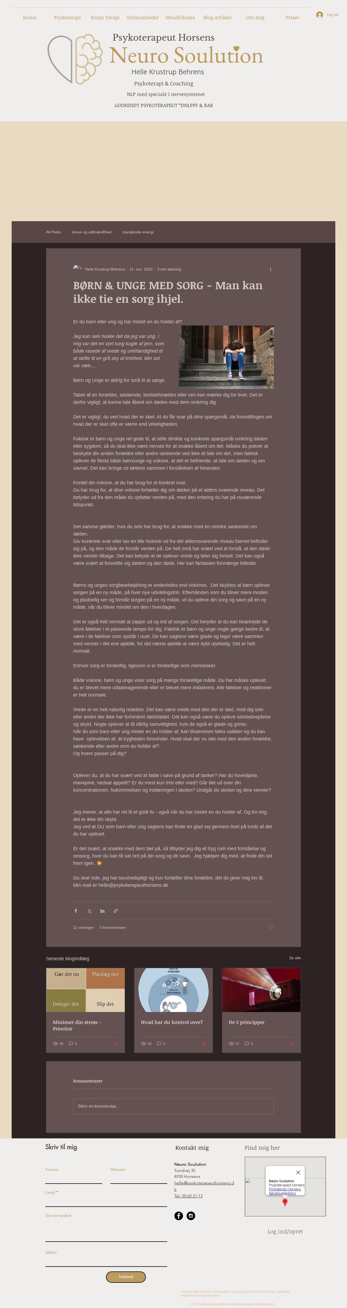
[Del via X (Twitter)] (89, 910)
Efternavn (117, 1169)
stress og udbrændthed (91, 232)
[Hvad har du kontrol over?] (173, 990)
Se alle (295, 958)
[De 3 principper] (261, 990)
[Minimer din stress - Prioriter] (85, 990)
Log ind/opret (285, 1231)
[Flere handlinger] (270, 269)
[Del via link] (115, 910)
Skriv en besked (58, 1215)
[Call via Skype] (185, 1237)
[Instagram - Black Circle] (191, 1216)
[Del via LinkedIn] (102, 910)
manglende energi (137, 232)
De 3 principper (247, 1022)
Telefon (51, 1252)
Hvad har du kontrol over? (172, 1022)
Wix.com (268, 1304)
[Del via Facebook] (75, 910)
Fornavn (51, 1169)
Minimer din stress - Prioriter (77, 1025)
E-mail (50, 1192)
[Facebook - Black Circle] (178, 1216)
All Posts (53, 232)
